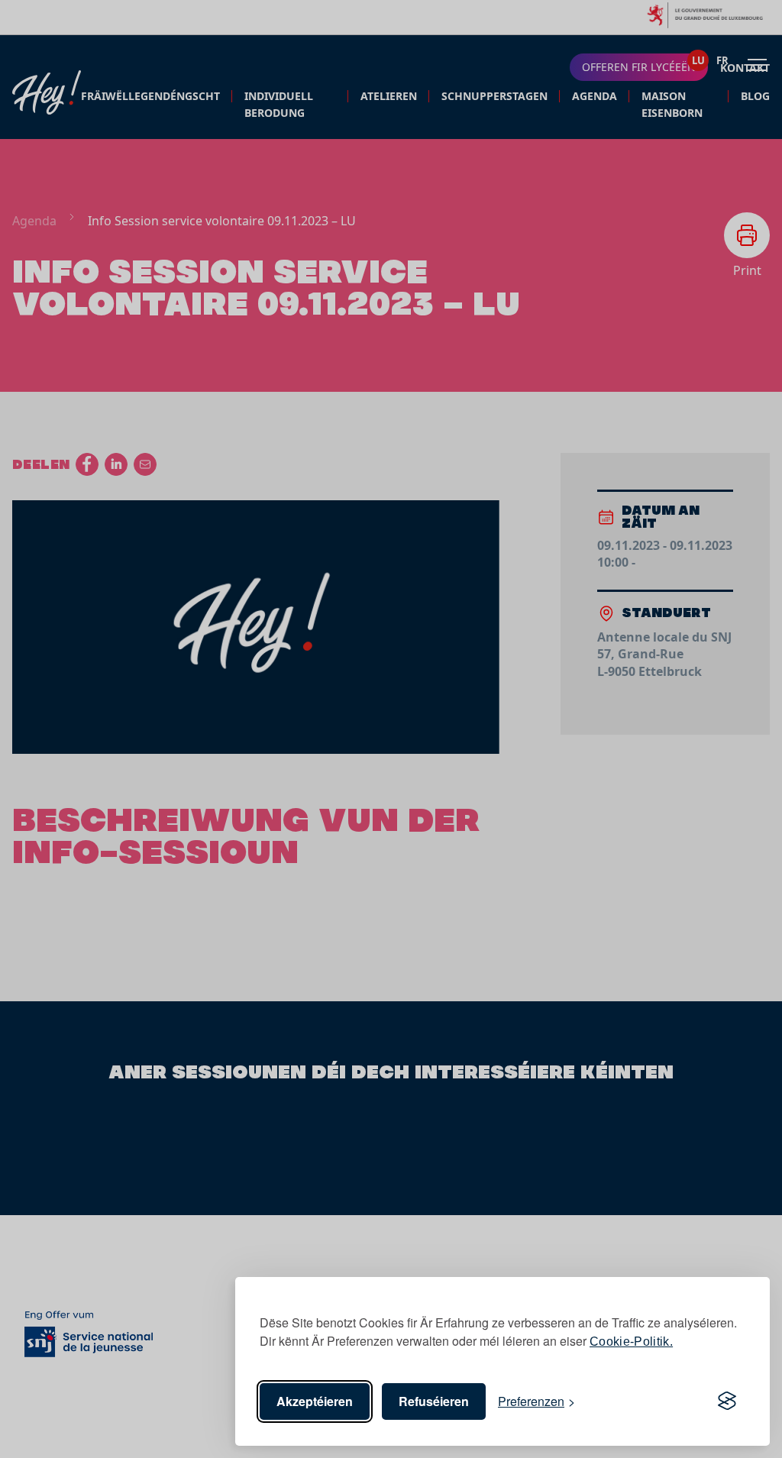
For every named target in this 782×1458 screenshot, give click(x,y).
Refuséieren (434, 1401)
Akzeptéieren (314, 1401)
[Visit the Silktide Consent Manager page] (727, 1401)
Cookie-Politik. (631, 1341)
